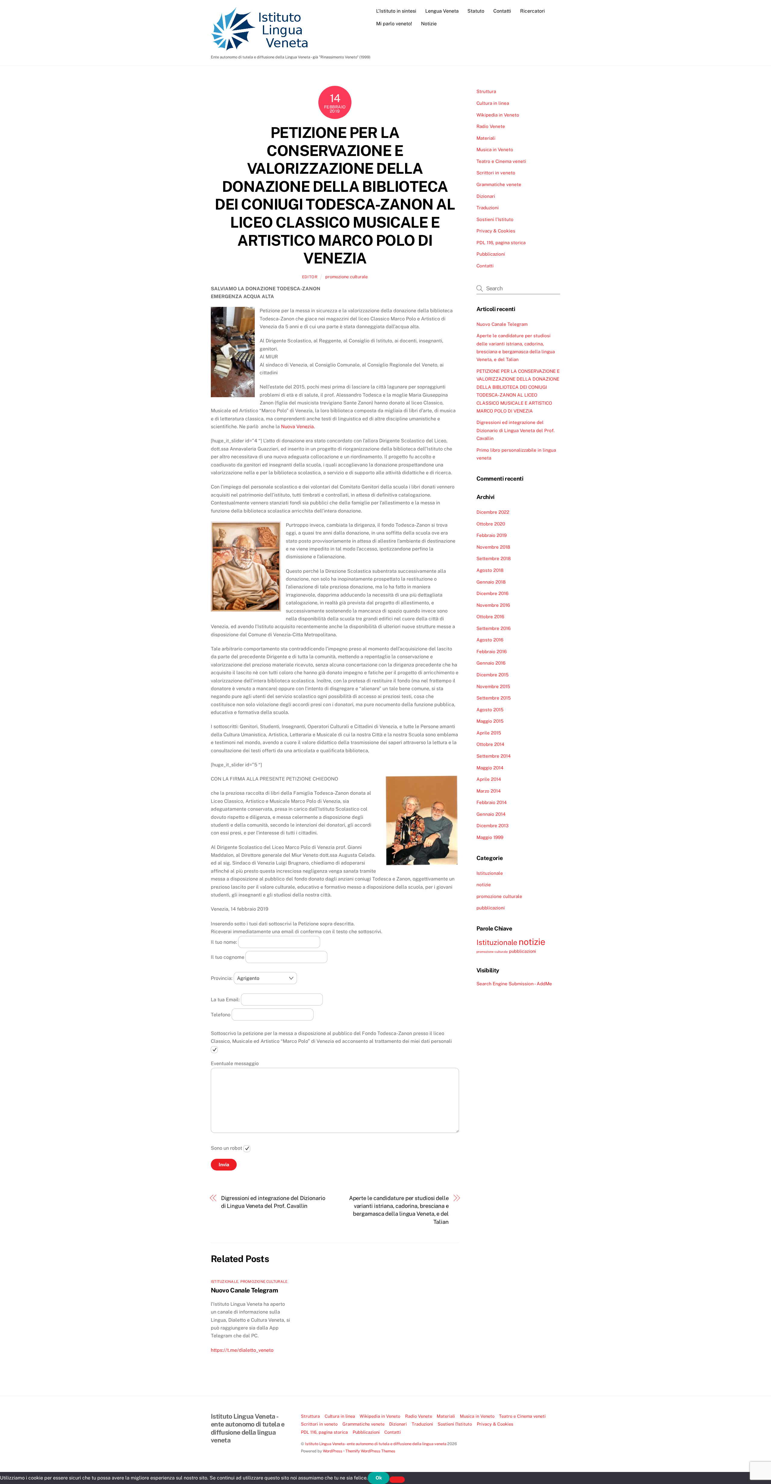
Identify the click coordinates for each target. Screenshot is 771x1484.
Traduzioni (487, 207)
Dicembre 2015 (492, 674)
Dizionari (485, 196)
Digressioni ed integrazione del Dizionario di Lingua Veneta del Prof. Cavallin (273, 1202)
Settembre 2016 (493, 628)
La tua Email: (226, 999)
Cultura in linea (492, 103)
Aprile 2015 (488, 732)
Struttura (486, 91)
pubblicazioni (490, 907)
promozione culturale (346, 276)
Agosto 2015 (490, 709)
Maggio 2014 (490, 767)
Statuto (475, 11)
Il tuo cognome (228, 957)
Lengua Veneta (442, 11)
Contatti (502, 11)
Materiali (485, 138)
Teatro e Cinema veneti (501, 161)
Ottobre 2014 (490, 744)
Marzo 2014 (488, 790)
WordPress (332, 1451)
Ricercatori (532, 11)
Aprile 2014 (488, 779)
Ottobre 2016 (490, 616)
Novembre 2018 (493, 547)
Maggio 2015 (490, 721)
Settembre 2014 (493, 756)
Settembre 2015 (493, 697)
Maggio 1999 (489, 837)
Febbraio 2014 (491, 802)
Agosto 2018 (490, 570)
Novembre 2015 (493, 686)
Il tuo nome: (224, 942)
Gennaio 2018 (491, 582)
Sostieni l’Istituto (494, 219)
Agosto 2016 (489, 639)
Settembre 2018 (493, 558)
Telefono (221, 1014)
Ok (379, 1478)
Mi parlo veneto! (394, 23)
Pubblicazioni (490, 254)
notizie (483, 884)
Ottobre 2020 (490, 523)
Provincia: (222, 978)
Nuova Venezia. (298, 426)
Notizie (429, 23)
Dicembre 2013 (492, 825)
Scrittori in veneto (495, 172)
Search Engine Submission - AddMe (514, 983)
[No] (397, 1479)
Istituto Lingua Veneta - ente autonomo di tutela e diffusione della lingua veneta (375, 1444)
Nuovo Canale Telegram (244, 1290)
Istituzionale (224, 1282)
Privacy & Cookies (495, 230)
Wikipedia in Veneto (497, 114)
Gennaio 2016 (490, 663)
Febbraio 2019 (491, 535)
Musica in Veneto (494, 149)
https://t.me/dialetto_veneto (242, 1350)
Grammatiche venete (498, 184)
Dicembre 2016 (492, 593)
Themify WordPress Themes (370, 1451)
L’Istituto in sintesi (396, 11)
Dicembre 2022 (492, 512)
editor (310, 277)
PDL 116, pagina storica (501, 242)
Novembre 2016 (493, 605)
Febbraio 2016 (491, 651)
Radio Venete (490, 126)
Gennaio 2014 (491, 814)
